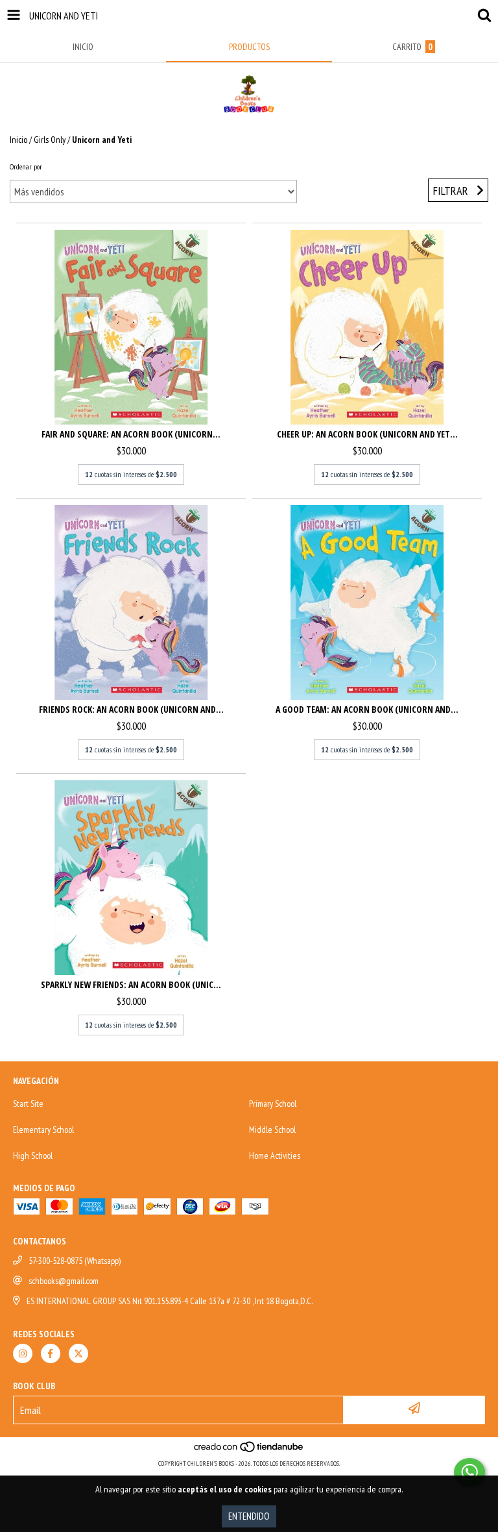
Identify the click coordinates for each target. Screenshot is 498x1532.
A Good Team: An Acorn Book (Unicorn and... (367, 709)
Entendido (249, 1516)
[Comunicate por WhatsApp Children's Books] (469, 1472)
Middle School (272, 1129)
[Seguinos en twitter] (78, 1353)
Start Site (28, 1103)
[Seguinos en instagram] (22, 1353)
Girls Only (49, 139)
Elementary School (43, 1129)
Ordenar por (26, 166)
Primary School (272, 1103)
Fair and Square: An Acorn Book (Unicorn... (131, 434)
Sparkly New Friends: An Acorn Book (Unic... (131, 984)
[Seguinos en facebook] (50, 1353)
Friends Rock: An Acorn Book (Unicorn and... (131, 709)
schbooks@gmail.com (64, 1281)
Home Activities (274, 1155)
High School (33, 1155)
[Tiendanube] (249, 1450)
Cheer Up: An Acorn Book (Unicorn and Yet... (367, 434)
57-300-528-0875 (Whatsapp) (75, 1260)
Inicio (18, 139)
